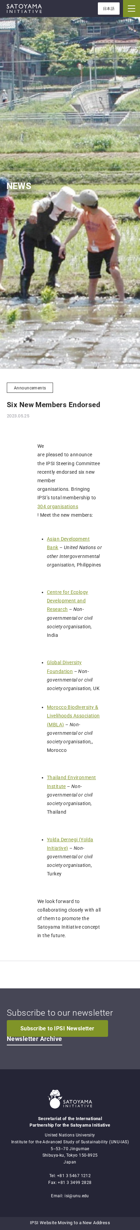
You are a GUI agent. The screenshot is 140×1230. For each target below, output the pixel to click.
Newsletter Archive (34, 1038)
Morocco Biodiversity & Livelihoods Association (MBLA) (73, 715)
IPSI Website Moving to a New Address (70, 1222)
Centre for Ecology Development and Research (67, 600)
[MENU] (131, 8)
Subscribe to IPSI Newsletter (57, 1028)
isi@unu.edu (77, 1195)
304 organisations (57, 506)
